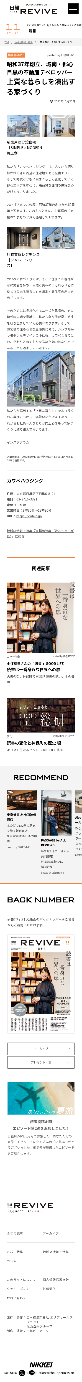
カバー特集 (15, 1252)
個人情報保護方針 (56, 1279)
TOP (7, 42)
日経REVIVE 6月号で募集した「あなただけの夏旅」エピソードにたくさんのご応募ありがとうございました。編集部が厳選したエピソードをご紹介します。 (41, 1137)
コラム (12, 1261)
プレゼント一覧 (41, 1062)
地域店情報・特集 (23, 42)
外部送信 (49, 1288)
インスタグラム (18, 442)
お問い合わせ (16, 1298)
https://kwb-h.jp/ (29, 516)
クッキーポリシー (20, 1288)
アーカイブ (41, 1048)
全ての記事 (15, 1233)
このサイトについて (21, 1279)
